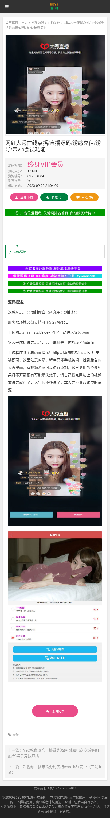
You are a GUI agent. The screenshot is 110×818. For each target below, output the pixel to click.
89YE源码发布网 (34, 797)
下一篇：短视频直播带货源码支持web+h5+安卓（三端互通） (55, 769)
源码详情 (19, 251)
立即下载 (26, 197)
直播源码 (54, 22)
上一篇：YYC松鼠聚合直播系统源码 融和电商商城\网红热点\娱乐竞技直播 (54, 752)
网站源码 (37, 22)
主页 (24, 22)
